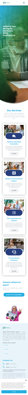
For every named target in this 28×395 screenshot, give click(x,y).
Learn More (14, 153)
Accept (14, 391)
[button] (26, 380)
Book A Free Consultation (14, 294)
